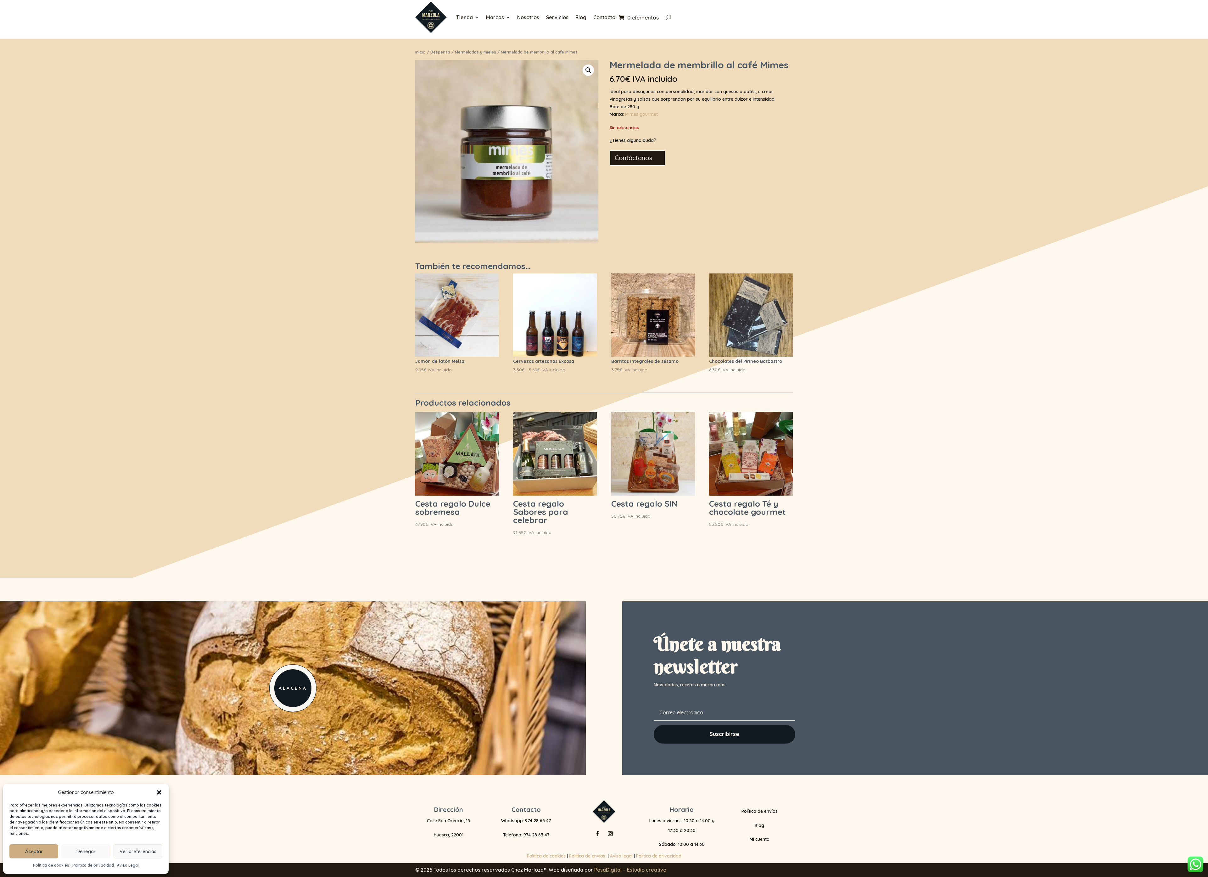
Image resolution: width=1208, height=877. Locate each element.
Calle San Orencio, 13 (448, 821)
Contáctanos (633, 158)
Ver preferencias (138, 851)
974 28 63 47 (538, 821)
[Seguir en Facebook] (598, 834)
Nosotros (528, 17)
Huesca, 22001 (448, 835)
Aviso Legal (128, 865)
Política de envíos (759, 811)
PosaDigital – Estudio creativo (630, 870)
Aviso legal (621, 856)
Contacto (604, 17)
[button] (159, 792)
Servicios (557, 17)
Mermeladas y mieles (475, 51)
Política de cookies (51, 865)
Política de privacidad (93, 865)
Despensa (440, 51)
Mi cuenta (759, 839)
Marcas (495, 17)
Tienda (464, 17)
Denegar (86, 851)
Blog (580, 17)
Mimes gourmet (641, 114)
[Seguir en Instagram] (610, 834)
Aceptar (34, 851)
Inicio (420, 51)
